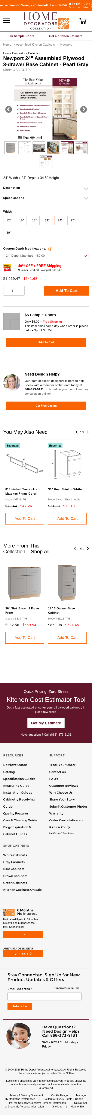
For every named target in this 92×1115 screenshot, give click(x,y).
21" (47, 220)
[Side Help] (49, 248)
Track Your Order (62, 765)
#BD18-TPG (63, 618)
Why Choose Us (61, 792)
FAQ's (53, 779)
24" (60, 220)
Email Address (43, 989)
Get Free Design (46, 405)
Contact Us (57, 772)
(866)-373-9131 (60, 734)
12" (8, 220)
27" (73, 220)
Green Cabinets (15, 883)
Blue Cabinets (13, 869)
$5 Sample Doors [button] (22, 36)
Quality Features (15, 813)
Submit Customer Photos (68, 806)
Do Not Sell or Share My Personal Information (46, 1104)
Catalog (9, 772)
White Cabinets (15, 855)
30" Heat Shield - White (65, 489)
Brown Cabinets (15, 876)
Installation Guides (17, 792)
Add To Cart (66, 290)
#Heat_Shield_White (68, 499)
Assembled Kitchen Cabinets (35, 44)
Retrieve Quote (15, 765)
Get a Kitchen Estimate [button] (65, 36)
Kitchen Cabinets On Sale (22, 890)
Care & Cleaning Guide (20, 820)
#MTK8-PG (19, 499)
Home (7, 44)
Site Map (57, 1106)
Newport (66, 44)
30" (8, 232)
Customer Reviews (63, 786)
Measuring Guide (16, 786)
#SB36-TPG (20, 618)
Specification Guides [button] (19, 779)
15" (21, 220)
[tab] (46, 188)
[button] (83, 21)
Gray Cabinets (14, 862)
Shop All (40, 551)
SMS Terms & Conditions (61, 833)
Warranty (56, 813)
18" (34, 220)
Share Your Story (62, 799)
